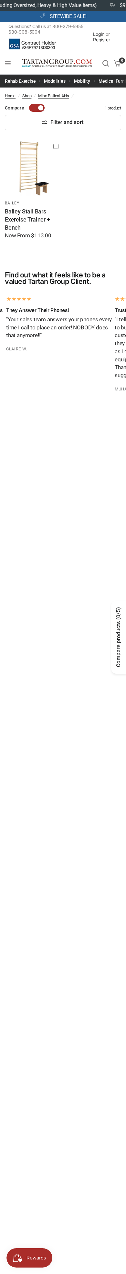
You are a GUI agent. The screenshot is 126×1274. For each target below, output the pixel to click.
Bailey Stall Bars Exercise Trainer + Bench (27, 219)
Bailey (12, 203)
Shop (26, 95)
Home (10, 95)
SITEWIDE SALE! (68, 16)
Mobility (82, 81)
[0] (116, 63)
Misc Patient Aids (53, 95)
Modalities (54, 81)
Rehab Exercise (20, 81)
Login (98, 34)
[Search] (105, 63)
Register (101, 39)
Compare (14, 107)
